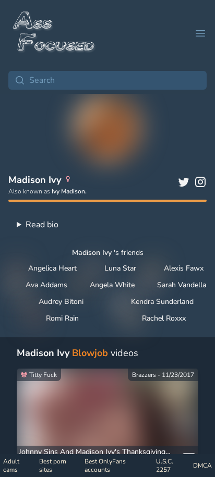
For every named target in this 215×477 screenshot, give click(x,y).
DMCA (202, 465)
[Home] (54, 33)
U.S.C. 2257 (164, 465)
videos (77, 353)
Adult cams (11, 465)
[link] (107, 420)
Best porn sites (52, 465)
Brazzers (144, 375)
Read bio (42, 224)
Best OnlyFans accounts (105, 465)
